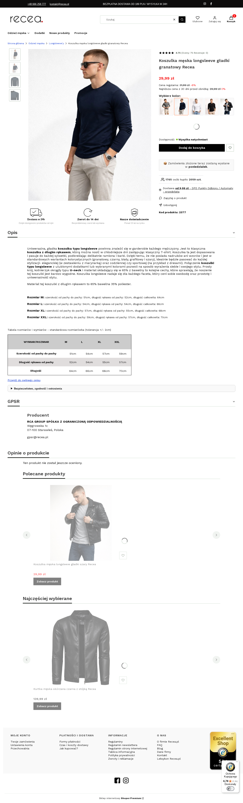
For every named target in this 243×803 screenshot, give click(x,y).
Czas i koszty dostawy (73, 745)
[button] (182, 19)
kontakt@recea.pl (59, 4)
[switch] (230, 788)
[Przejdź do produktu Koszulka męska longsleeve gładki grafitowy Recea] (166, 106)
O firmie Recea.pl (168, 741)
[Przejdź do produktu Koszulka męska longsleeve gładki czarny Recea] (211, 106)
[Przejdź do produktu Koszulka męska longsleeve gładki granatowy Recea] (181, 106)
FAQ (159, 745)
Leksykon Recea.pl (169, 758)
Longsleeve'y (56, 43)
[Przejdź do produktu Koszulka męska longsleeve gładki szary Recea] (227, 106)
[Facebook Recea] (117, 782)
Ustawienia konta (21, 745)
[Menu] (237, 762)
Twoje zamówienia (23, 741)
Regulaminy (115, 741)
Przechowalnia (20, 748)
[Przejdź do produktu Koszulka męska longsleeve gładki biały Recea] (196, 106)
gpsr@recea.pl (37, 437)
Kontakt (162, 755)
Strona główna (16, 43)
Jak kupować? (68, 748)
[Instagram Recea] (126, 782)
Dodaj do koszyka (192, 148)
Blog (160, 748)
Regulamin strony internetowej (127, 748)
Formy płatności (69, 741)
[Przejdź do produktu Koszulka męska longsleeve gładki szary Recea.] (80, 523)
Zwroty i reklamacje (120, 758)
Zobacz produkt (47, 581)
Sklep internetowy (120, 798)
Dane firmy (164, 751)
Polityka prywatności (121, 755)
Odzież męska (36, 43)
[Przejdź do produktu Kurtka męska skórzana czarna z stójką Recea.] (80, 647)
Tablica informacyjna (121, 751)
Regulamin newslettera (122, 745)
